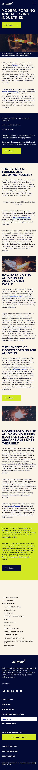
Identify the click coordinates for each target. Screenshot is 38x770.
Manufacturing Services (13, 714)
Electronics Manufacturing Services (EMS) (18, 642)
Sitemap (5, 763)
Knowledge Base (20, 53)
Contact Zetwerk (10, 751)
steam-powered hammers (22, 217)
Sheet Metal (8, 625)
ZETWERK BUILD (8, 756)
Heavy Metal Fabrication (14, 638)
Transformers (9, 646)
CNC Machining (9, 610)
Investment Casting (11, 628)
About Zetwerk (9, 724)
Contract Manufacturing (14, 616)
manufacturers (15, 296)
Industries (6, 704)
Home (3, 53)
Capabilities (7, 699)
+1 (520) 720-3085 (8, 129)
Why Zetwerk (8, 709)
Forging (29, 53)
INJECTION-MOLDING (11, 635)
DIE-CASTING (8, 613)
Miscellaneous (10, 622)
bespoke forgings (14, 506)
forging (14, 65)
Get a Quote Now (17, 737)
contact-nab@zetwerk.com (11, 125)
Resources (10, 53)
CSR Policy (13, 763)
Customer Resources (10, 597)
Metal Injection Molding (13, 632)
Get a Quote (8, 25)
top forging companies (19, 369)
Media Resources (8, 600)
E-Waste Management (26, 763)
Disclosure (6, 764)
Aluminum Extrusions (12, 607)
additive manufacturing (10, 92)
